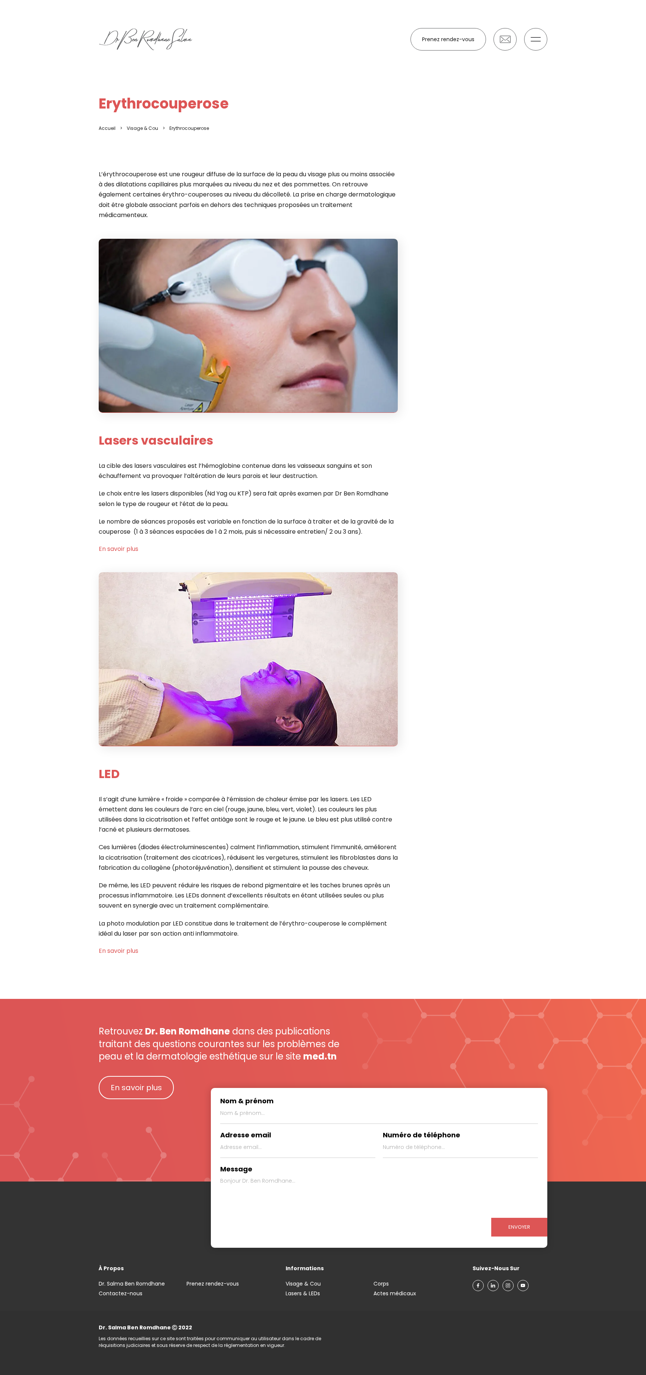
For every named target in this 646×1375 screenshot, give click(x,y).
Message (236, 1169)
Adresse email (245, 1135)
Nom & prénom (247, 1101)
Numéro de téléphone (421, 1135)
